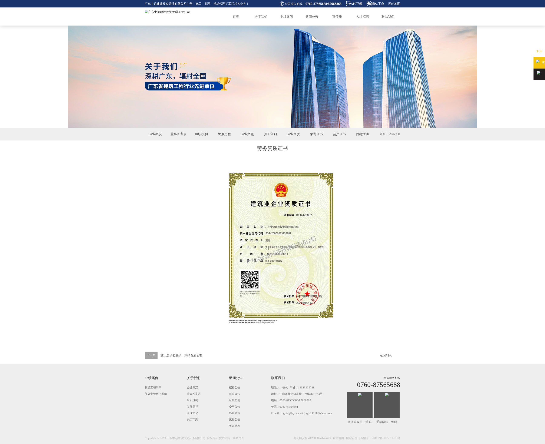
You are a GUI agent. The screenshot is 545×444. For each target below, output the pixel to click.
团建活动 (362, 134)
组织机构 (201, 134)
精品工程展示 (153, 387)
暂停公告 (234, 393)
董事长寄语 (178, 134)
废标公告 (234, 419)
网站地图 (394, 3)
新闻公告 (311, 16)
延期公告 (234, 400)
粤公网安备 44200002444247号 (313, 438)
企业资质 (293, 134)
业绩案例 (286, 16)
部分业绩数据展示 (156, 393)
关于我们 (261, 16)
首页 (236, 16)
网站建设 (238, 438)
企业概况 (155, 134)
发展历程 (224, 134)
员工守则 (270, 134)
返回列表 (386, 355)
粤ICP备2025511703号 (385, 438)
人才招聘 (362, 16)
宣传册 (337, 16)
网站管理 (351, 438)
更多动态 (234, 425)
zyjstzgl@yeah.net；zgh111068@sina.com (307, 413)
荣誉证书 (316, 134)
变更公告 (234, 406)
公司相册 (394, 134)
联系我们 (388, 16)
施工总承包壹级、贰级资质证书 (181, 355)
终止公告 (234, 413)
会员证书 (339, 134)
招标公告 (234, 387)
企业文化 (247, 134)
